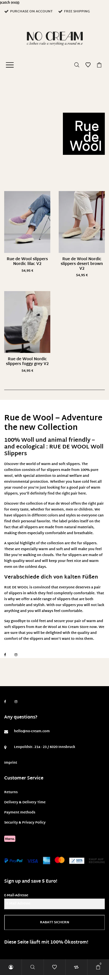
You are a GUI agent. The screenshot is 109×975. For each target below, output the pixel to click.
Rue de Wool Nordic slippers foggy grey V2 (27, 362)
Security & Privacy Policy (25, 823)
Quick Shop (27, 229)
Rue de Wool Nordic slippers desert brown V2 (82, 264)
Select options (27, 271)
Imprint (10, 763)
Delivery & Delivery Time (25, 802)
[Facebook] (5, 655)
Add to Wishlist (42, 199)
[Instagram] (16, 655)
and (46, 639)
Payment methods (19, 813)
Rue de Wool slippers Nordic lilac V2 (27, 261)
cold (34, 621)
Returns (11, 792)
